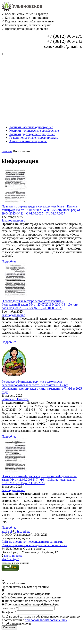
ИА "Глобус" (10, 559)
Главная (7, 151)
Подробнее (9, 261)
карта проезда (13, 555)
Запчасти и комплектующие (28, 141)
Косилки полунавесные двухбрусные (34, 130)
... (21, 531)
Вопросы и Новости (15, 399)
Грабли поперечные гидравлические (33, 137)
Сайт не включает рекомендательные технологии (34, 545)
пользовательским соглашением (46, 620)
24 (24, 531)
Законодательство (13, 220)
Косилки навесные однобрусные (31, 127)
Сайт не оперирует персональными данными (32, 541)
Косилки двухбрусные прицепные (32, 134)
